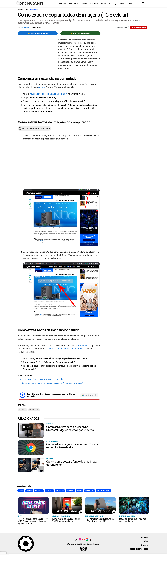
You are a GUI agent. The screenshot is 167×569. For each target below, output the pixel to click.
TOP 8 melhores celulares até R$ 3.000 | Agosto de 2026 (66, 520)
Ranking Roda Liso (103, 490)
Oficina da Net (23, 10)
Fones (84, 3)
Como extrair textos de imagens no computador (54, 122)
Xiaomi (79, 490)
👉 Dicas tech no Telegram (38, 33)
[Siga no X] (76, 539)
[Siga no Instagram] (80, 539)
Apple (21, 490)
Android (51, 348)
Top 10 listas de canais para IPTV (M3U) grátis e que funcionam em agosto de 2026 (33, 521)
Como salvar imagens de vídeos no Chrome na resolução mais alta (72, 446)
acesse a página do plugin (54, 94)
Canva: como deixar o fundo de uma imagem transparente (73, 463)
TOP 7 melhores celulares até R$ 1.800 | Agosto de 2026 (99, 520)
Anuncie (144, 537)
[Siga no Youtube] (83, 539)
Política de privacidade (138, 549)
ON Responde (34, 10)
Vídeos (121, 3)
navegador (35, 94)
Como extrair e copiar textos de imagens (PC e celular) (73, 14)
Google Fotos (84, 345)
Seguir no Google (122, 27)
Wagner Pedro (26, 27)
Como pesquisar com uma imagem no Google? (43, 379)
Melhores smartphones (61, 516)
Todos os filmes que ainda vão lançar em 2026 (132, 520)
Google (41, 87)
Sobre (145, 541)
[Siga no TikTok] (90, 539)
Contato (144, 545)
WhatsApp (60, 490)
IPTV (19, 516)
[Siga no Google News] (87, 539)
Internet (49, 458)
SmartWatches (73, 3)
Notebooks (93, 3)
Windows (49, 424)
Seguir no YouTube (140, 27)
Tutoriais (22, 410)
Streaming (112, 3)
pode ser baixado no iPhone (70, 348)
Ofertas (129, 3)
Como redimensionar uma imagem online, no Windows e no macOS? (52, 383)
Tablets (103, 3)
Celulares (62, 3)
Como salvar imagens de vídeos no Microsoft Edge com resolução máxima (70, 428)
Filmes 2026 (89, 490)
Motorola (38, 490)
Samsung (49, 490)
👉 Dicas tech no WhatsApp (80, 33)
